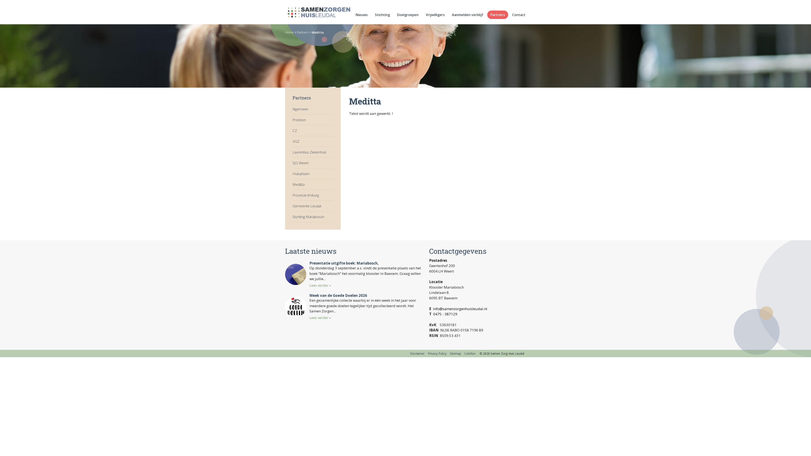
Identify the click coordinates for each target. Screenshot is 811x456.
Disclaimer (417, 354)
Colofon (469, 354)
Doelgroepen (408, 14)
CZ (295, 130)
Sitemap (455, 354)
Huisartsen (301, 173)
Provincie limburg (306, 195)
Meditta (318, 32)
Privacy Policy (437, 354)
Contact (518, 14)
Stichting (382, 14)
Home (289, 32)
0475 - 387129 (445, 314)
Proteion (299, 119)
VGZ (296, 141)
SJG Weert (301, 162)
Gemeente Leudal (307, 206)
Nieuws (362, 14)
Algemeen (300, 109)
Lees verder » (320, 285)
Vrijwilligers (435, 14)
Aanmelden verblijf (467, 14)
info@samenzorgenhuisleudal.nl (460, 308)
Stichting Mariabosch (308, 216)
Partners (497, 14)
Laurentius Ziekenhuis (309, 152)
